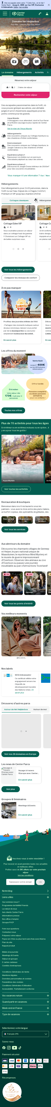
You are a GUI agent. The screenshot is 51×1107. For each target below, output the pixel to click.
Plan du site (7, 942)
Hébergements (24, 72)
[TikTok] (19, 1048)
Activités (39, 72)
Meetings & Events (10, 955)
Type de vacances (11, 1014)
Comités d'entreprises (11, 966)
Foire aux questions (10, 929)
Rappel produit (8, 946)
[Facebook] (4, 1048)
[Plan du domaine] (37, 61)
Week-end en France (12, 1008)
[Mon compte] (47, 13)
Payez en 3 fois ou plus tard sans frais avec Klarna (23, 939)
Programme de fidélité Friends (15, 905)
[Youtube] (14, 1048)
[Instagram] (9, 1048)
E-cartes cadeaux (9, 962)
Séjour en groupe (10, 959)
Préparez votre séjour (11, 935)
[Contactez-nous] (40, 13)
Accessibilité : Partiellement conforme (18, 989)
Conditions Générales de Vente (15, 972)
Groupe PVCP (8, 922)
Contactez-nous (9, 932)
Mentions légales (9, 975)
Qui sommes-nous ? (10, 902)
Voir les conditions (25, 875)
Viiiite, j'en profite (20, 7)
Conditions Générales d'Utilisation (17, 985)
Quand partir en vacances (14, 1002)
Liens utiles (7, 897)
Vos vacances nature (12, 995)
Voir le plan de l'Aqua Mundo (19, 129)
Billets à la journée (10, 952)
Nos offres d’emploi (10, 919)
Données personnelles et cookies (16, 979)
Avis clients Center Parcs (12, 912)
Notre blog (7, 891)
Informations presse (10, 916)
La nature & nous (9, 909)
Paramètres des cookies (12, 982)
